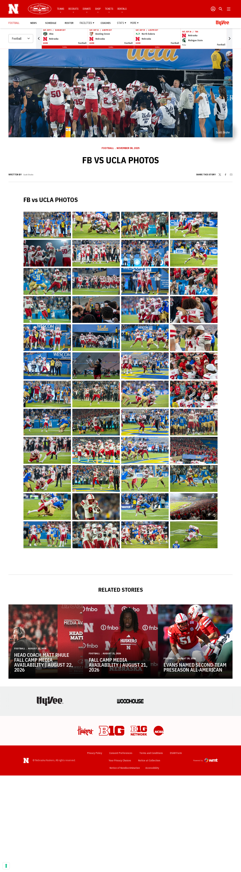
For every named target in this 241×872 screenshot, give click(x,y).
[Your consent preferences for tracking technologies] (6, 865)
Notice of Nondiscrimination (125, 767)
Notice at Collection (149, 760)
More (133, 23)
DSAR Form (176, 753)
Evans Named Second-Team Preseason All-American (195, 667)
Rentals (122, 8)
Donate (87, 8)
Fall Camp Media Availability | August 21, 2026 (118, 665)
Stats (120, 23)
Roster (69, 23)
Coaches (106, 23)
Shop (98, 8)
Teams (60, 8)
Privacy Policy (94, 753)
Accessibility (152, 767)
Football (108, 148)
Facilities (86, 23)
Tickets (109, 8)
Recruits (73, 8)
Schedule (50, 23)
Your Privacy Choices (120, 760)
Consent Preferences (120, 753)
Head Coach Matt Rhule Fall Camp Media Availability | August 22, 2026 (43, 662)
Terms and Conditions (151, 753)
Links (64, 47)
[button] (39, 38)
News (33, 23)
